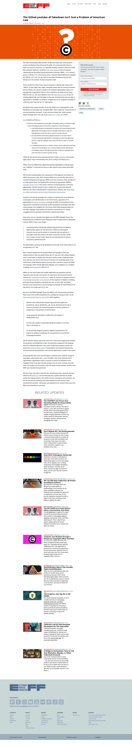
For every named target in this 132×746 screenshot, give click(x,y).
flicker (42, 702)
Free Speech (44, 715)
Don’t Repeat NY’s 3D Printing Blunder (59, 431)
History (27, 720)
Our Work (80, 3)
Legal (11, 716)
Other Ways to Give (93, 724)
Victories (28, 718)
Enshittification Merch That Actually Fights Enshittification (58, 568)
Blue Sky (30, 702)
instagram (24, 702)
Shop (99, 3)
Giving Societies (92, 718)
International (44, 722)
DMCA (101, 108)
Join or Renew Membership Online (96, 715)
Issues (74, 3)
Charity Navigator (33, 706)
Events (58, 718)
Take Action (88, 3)
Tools (94, 3)
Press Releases (60, 716)
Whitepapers (60, 722)
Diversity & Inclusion (30, 727)
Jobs (27, 724)
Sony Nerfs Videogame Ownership (58, 455)
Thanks (97, 737)
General (12, 715)
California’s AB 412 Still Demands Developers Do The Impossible (57, 625)
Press (11, 722)
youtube (36, 702)
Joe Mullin (57, 399)
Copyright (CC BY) (16, 737)
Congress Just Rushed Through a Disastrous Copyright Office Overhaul (59, 538)
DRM (81, 112)
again (61, 628)
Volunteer (28, 716)
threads (61, 702)
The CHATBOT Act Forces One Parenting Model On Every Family (57, 402)
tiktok (55, 702)
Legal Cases (60, 720)
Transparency (44, 720)
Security (12, 718)
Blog (58, 715)
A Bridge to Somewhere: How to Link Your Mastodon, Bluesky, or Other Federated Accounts (59, 653)
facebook (18, 702)
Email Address (84, 81)
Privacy (43, 716)
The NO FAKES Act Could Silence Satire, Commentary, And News (57, 509)
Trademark (42, 737)
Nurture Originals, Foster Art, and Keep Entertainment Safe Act (54, 601)
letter (51, 522)
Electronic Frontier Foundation (36, 6)
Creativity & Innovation (87, 108)
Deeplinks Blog (48, 399)
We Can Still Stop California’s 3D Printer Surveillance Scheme (60, 482)
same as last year (56, 638)
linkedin (48, 702)
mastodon (12, 702)
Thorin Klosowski (59, 649)
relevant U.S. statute (54, 114)
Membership (13, 720)
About (68, 3)
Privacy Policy (72, 737)
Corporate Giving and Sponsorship (97, 720)
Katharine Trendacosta (61, 591)
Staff (27, 726)
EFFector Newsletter (62, 724)
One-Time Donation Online (95, 716)
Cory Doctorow (59, 565)
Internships (28, 722)
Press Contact (76, 715)
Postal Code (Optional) (86, 76)
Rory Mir (56, 429)
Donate (105, 3)
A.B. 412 (53, 630)
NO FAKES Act (51, 512)
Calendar (28, 715)
